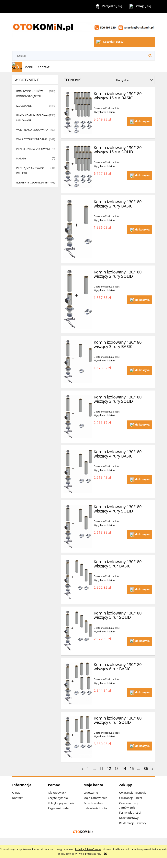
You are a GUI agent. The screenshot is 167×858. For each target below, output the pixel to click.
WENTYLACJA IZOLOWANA (32, 130)
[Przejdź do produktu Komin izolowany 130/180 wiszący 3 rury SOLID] (78, 416)
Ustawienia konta (95, 808)
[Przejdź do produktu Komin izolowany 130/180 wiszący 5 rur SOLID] (78, 631)
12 (109, 768)
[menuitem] (28, 67)
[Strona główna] (83, 25)
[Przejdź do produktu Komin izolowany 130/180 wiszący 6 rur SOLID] (78, 737)
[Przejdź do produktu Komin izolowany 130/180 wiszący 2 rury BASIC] (78, 229)
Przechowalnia (93, 803)
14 (124, 768)
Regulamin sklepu (60, 808)
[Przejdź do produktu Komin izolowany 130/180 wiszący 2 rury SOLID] (78, 299)
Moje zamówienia (95, 798)
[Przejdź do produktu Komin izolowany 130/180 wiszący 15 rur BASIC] (78, 113)
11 (101, 768)
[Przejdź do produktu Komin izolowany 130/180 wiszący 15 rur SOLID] (78, 167)
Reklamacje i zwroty (132, 823)
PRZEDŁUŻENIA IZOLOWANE (33, 149)
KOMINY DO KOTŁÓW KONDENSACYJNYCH (29, 93)
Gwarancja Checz (131, 798)
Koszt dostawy (128, 818)
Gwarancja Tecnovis (132, 792)
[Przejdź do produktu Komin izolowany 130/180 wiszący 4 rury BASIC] (78, 471)
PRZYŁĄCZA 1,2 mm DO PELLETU (30, 170)
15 (132, 768)
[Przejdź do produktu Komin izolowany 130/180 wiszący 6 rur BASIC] (78, 683)
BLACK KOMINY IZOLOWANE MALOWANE (33, 117)
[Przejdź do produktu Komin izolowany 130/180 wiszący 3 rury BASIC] (78, 361)
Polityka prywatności (62, 803)
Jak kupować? (57, 792)
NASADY (21, 158)
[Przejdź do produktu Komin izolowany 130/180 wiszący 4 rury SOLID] (78, 526)
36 (146, 768)
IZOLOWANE (24, 106)
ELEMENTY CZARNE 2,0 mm (32, 182)
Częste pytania (58, 798)
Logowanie (91, 792)
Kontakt (17, 798)
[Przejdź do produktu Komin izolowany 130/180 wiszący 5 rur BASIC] (78, 580)
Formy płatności (130, 812)
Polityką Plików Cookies (88, 849)
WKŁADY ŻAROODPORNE (31, 139)
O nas (16, 792)
